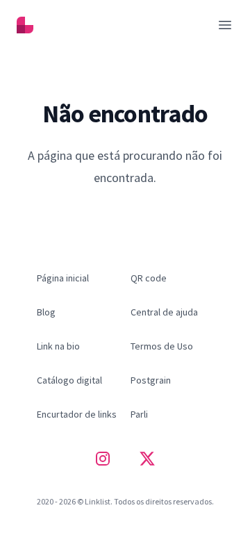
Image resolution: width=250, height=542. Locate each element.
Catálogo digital (69, 380)
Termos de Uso (162, 346)
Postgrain (151, 380)
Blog (46, 312)
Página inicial (125, 206)
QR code (149, 278)
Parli (139, 414)
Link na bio (58, 346)
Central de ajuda (164, 312)
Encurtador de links (77, 414)
